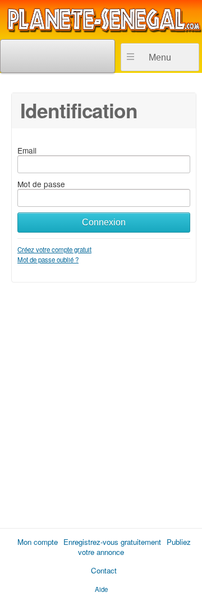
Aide (101, 589)
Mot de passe (41, 183)
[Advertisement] (101, 401)
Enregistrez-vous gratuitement (112, 541)
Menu (160, 57)
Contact (104, 570)
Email (26, 150)
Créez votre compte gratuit (54, 249)
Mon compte (37, 541)
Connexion (104, 222)
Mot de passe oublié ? (48, 259)
